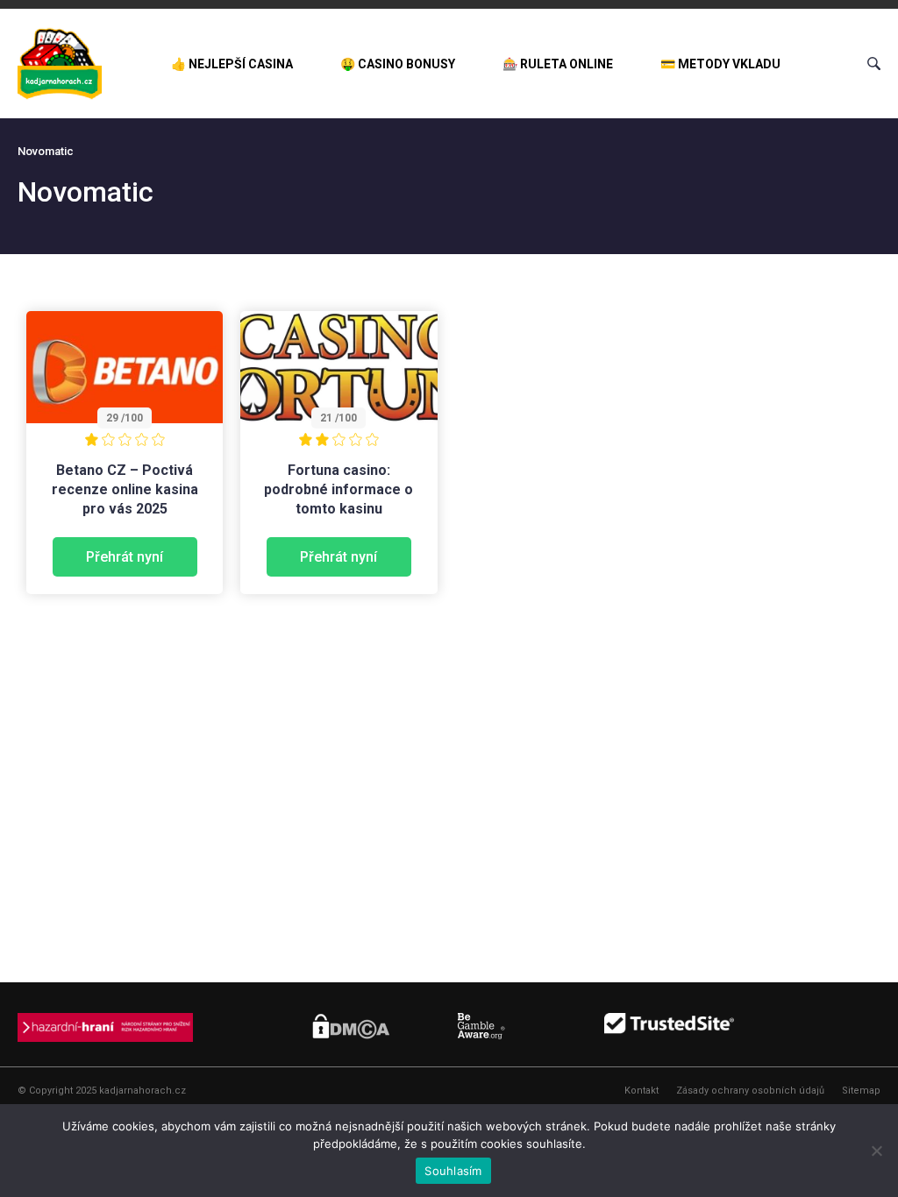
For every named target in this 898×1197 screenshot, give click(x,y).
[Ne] (876, 1150)
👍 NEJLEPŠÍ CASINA (232, 64)
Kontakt (641, 1090)
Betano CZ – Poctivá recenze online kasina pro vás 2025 (125, 489)
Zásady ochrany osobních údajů (750, 1090)
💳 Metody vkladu (720, 64)
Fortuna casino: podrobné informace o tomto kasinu (338, 489)
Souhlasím (452, 1171)
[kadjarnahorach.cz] (60, 63)
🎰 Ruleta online (557, 64)
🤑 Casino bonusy (397, 64)
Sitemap (861, 1090)
